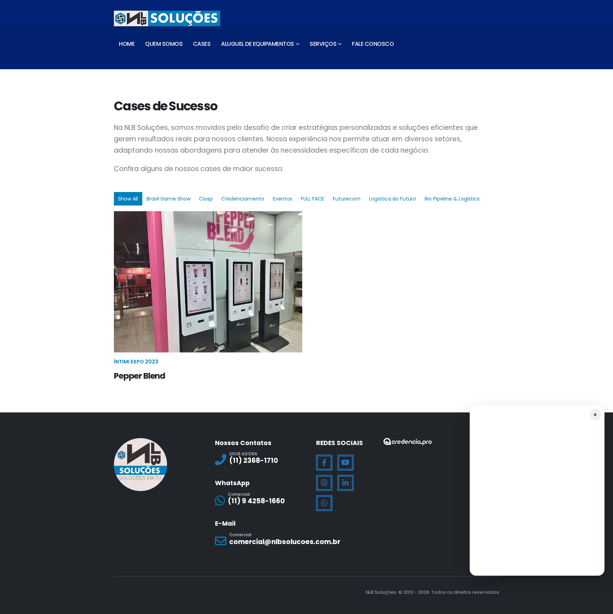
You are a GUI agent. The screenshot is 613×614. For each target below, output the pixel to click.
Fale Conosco (373, 44)
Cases (202, 44)
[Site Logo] (167, 18)
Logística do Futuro (392, 198)
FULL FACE (312, 198)
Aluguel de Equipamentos (257, 44)
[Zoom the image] (407, 442)
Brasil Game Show (168, 198)
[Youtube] (345, 463)
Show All (128, 198)
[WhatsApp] (324, 503)
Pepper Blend (139, 376)
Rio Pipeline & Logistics (452, 198)
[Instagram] (324, 483)
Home (126, 44)
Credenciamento (242, 198)
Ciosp (206, 198)
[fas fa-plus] (208, 278)
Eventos (282, 198)
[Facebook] (324, 463)
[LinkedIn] (345, 483)
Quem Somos (163, 44)
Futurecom (346, 198)
